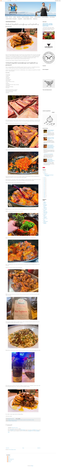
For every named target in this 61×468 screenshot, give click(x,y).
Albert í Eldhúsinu (45, 202)
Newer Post (7, 447)
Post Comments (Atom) (12, 449)
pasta (16, 419)
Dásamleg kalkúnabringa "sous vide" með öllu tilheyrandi (50, 131)
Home (23, 447)
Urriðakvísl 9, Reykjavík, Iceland (13, 420)
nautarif (15, 419)
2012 (44, 189)
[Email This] (16, 418)
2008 (44, 194)
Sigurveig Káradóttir (45, 223)
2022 (44, 172)
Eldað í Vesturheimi (45, 207)
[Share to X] (17, 418)
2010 (44, 191)
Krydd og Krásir (45, 215)
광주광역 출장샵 (22, 429)
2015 (44, 185)
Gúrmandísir (45, 213)
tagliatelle (24, 419)
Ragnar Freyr (10, 460)
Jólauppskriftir (20, 18)
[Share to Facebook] (18, 418)
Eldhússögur (45, 208)
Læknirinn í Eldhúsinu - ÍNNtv (27, 18)
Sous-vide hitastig (52, 17)
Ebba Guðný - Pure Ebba (45, 205)
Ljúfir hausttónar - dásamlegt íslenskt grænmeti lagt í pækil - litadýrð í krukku (48, 24)
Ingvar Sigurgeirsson (11, 459)
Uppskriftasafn (35, 18)
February (46, 173)
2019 (44, 180)
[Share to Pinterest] (19, 418)
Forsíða (7, 17)
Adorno (9, 456)
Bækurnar (31, 17)
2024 (44, 171)
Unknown (9, 461)
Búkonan (45, 203)
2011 (44, 190)
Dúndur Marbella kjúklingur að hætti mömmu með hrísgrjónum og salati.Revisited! (50, 160)
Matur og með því (45, 219)
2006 (44, 197)
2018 (44, 181)
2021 (44, 177)
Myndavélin (18, 17)
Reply (9, 432)
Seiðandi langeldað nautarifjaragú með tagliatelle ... (48, 175)
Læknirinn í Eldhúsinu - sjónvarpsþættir (11, 18)
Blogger (32, 465)
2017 (44, 182)
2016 (44, 184)
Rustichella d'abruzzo (20, 419)
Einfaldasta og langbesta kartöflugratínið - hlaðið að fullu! (50, 138)
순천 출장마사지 (30, 430)
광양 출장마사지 (12, 429)
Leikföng (14, 17)
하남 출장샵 (37, 430)
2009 (44, 193)
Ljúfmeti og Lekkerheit (45, 217)
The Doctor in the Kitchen (25, 17)
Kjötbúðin (9, 419)
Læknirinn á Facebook (37, 17)
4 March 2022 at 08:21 (15, 427)
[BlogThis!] (17, 418)
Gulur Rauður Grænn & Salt (45, 212)
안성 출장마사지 (34, 429)
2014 (44, 186)
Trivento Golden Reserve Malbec (30, 419)
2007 (44, 195)
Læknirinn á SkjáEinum (45, 17)
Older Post (38, 447)
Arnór (9, 457)
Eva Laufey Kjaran (45, 210)
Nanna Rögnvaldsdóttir (46, 221)
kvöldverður (12, 419)
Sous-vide (10, 17)
